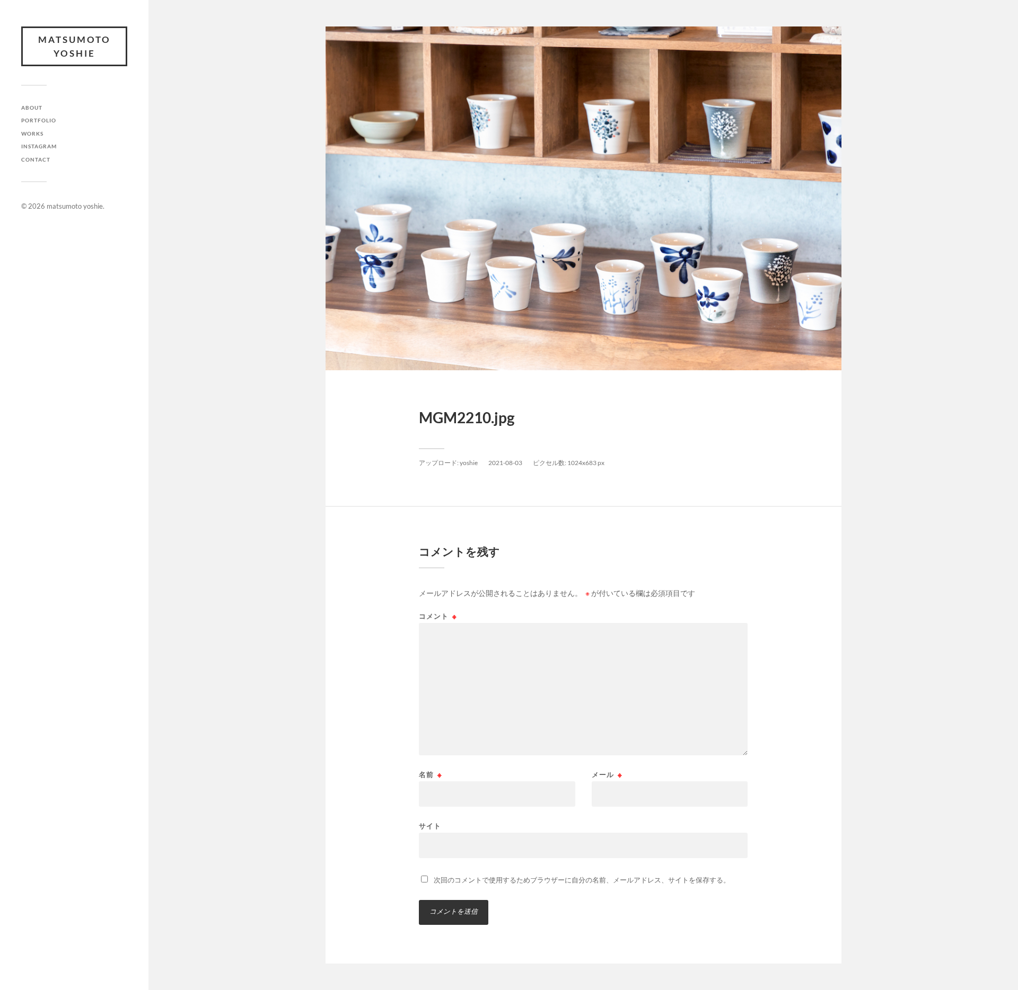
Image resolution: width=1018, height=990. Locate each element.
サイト (430, 826)
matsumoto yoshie (74, 46)
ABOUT (31, 107)
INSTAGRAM (39, 146)
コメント (438, 616)
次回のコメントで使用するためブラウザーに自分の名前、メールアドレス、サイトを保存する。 (582, 880)
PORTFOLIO (38, 120)
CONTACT (35, 159)
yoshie (469, 463)
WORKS (32, 133)
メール (607, 774)
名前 (430, 774)
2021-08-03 (505, 463)
